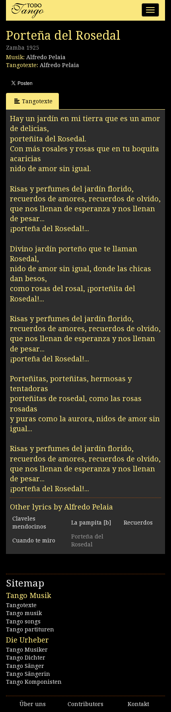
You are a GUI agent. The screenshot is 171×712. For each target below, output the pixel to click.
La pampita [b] (91, 522)
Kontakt (138, 704)
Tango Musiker (27, 649)
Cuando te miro (33, 540)
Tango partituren (30, 629)
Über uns (32, 704)
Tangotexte (37, 101)
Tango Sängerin (28, 674)
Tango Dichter (25, 657)
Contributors (85, 704)
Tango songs (23, 621)
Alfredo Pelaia (46, 57)
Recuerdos (138, 522)
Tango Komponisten (34, 682)
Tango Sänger (25, 666)
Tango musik (24, 613)
